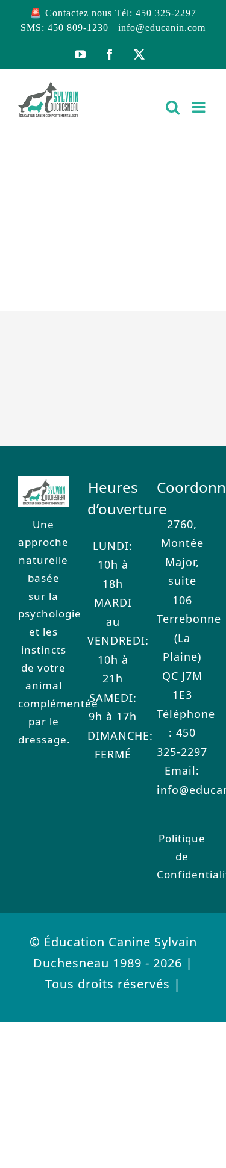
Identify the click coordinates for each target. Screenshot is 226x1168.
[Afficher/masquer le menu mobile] (200, 106)
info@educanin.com (162, 27)
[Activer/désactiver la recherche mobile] (173, 106)
